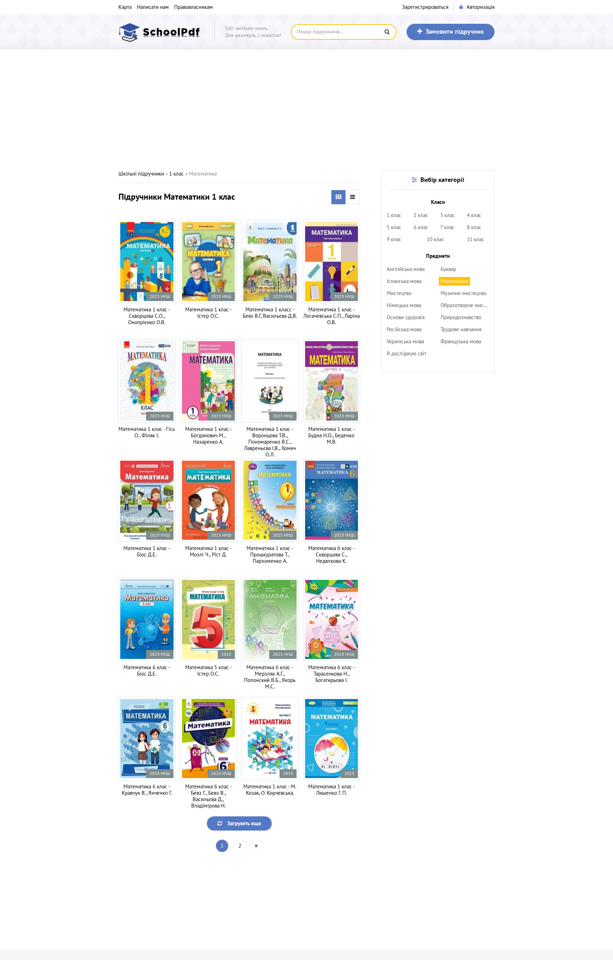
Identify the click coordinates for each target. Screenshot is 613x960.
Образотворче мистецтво (466, 305)
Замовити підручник (455, 31)
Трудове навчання (461, 329)
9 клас (394, 239)
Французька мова (461, 341)
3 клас (447, 215)
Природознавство (461, 317)
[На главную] (161, 32)
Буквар (448, 269)
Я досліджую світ (406, 353)
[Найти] (387, 32)
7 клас (447, 227)
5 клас (394, 227)
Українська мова (405, 341)
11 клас (475, 239)
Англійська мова (406, 269)
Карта (125, 7)
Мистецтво (399, 293)
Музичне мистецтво (463, 293)
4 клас (474, 215)
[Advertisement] (306, 110)
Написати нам (153, 7)
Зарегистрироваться (425, 7)
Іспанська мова (404, 281)
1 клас (176, 174)
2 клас (421, 215)
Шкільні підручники (141, 174)
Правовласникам (193, 7)
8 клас (474, 227)
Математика (454, 281)
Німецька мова (404, 305)
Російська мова (404, 329)
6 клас (421, 227)
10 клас (435, 239)
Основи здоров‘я (406, 317)
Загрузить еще (244, 823)
